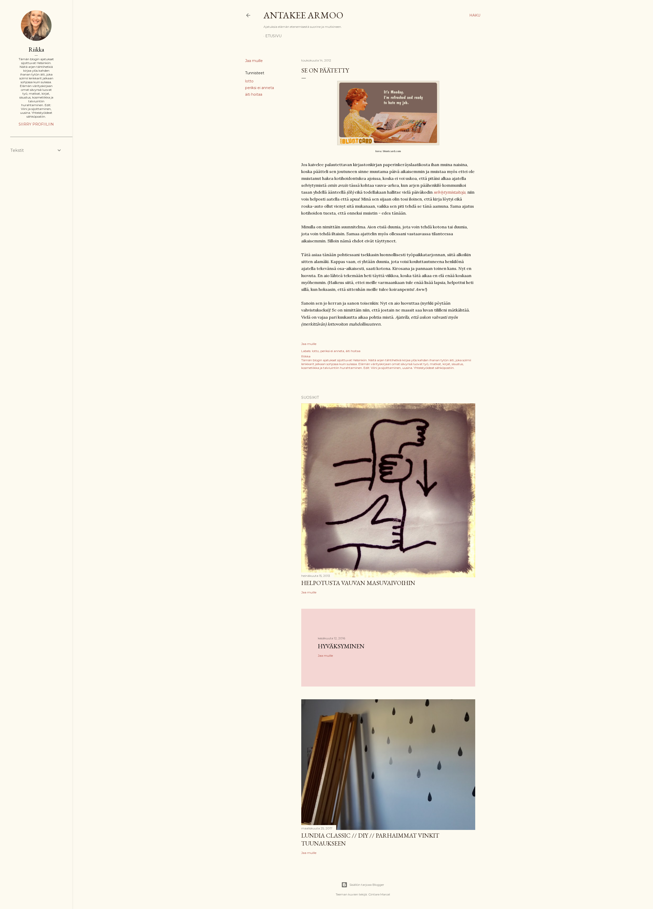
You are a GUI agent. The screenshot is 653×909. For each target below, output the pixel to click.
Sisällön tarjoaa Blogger (366, 885)
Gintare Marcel (379, 894)
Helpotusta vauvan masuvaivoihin (358, 583)
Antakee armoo (303, 15)
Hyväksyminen (341, 646)
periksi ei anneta (259, 87)
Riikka (36, 49)
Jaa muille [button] (254, 60)
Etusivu (273, 36)
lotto (249, 81)
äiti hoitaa (253, 94)
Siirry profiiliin (36, 124)
